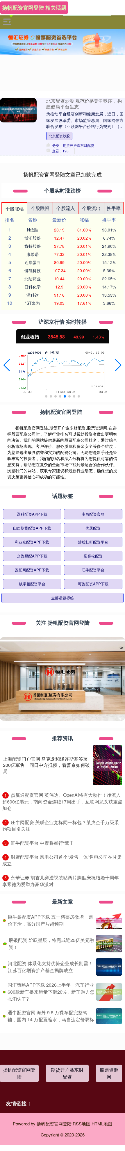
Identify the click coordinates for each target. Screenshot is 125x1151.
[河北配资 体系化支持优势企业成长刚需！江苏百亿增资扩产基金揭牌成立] (109, 967)
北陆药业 (32, 278)
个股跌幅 (40, 208)
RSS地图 (81, 1123)
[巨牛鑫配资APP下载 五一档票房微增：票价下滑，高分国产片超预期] (109, 920)
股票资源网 (109, 1073)
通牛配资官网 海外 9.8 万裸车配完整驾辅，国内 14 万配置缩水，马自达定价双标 (51, 1016)
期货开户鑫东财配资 (67, 1073)
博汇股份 (32, 238)
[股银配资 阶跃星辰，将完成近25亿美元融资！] (109, 943)
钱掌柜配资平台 (32, 584)
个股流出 (91, 208)
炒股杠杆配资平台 (93, 542)
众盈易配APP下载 (32, 556)
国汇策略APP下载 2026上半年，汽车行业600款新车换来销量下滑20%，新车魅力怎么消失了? (51, 991)
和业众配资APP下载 (32, 542)
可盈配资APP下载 (93, 584)
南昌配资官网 (93, 514)
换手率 (114, 208)
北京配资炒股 (59, 135)
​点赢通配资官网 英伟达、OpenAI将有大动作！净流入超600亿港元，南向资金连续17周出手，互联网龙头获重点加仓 (62, 801)
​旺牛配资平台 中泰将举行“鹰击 (42, 843)
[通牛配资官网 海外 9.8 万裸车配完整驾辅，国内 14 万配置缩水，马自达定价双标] (109, 1016)
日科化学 (32, 287)
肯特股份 (32, 246)
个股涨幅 (14, 208)
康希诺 (32, 254)
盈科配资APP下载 (32, 514)
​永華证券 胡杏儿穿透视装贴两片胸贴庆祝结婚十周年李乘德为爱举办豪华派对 (60, 881)
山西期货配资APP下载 (32, 528)
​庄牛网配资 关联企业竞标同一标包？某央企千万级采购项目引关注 (60, 825)
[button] (7, 365)
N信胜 (32, 230)
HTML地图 (102, 1123)
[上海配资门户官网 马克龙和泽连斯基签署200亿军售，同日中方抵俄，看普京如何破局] (107, 765)
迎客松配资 (93, 556)
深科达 (32, 295)
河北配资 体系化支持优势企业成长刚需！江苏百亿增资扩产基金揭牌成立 (50, 967)
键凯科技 (32, 270)
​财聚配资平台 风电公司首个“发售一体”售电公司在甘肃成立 (62, 860)
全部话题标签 (62, 598)
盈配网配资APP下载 (32, 570)
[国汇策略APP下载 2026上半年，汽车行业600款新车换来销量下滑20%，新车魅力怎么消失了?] (109, 992)
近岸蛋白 (32, 262)
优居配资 (93, 528)
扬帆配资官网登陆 (19, 1073)
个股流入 (65, 208)
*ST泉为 (32, 303)
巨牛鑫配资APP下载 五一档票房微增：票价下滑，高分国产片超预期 (50, 920)
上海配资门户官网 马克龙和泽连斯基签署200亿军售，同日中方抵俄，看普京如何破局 (46, 765)
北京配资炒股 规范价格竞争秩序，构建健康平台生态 (84, 103)
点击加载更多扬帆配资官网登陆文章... (63, 174)
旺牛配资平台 (93, 570)
